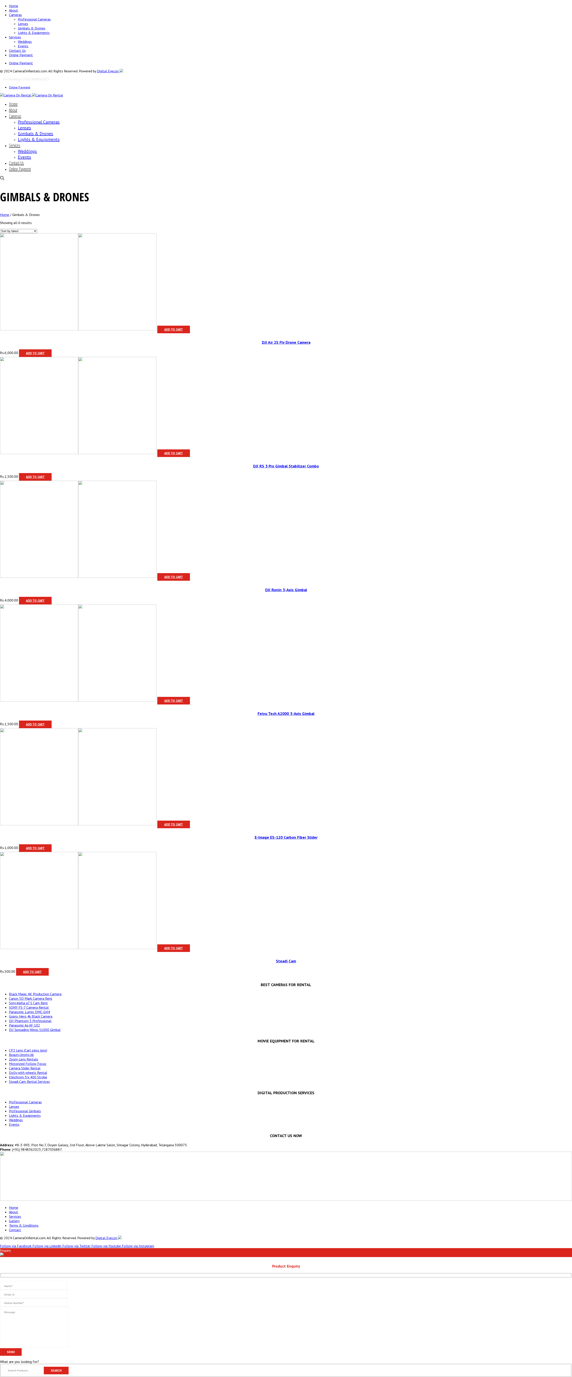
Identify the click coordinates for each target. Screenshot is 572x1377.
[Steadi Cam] (39, 947)
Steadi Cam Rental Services (29, 1081)
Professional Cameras (34, 19)
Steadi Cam (286, 961)
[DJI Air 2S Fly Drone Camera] (39, 329)
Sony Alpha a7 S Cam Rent (28, 1003)
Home (13, 6)
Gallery (14, 1221)
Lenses (23, 23)
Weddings (25, 41)
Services (15, 37)
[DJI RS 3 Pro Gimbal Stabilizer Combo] (39, 453)
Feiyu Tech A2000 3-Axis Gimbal (286, 713)
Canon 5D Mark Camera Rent (30, 998)
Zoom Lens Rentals (23, 1059)
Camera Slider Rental (24, 1068)
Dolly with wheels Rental (28, 1072)
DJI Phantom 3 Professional (30, 1021)
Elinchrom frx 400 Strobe (28, 1077)
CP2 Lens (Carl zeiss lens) (28, 1050)
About (13, 10)
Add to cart (173, 329)
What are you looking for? (19, 1361)
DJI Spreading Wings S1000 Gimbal (35, 1029)
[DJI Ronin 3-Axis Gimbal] (39, 576)
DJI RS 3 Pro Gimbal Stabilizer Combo (286, 466)
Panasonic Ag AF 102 (24, 1025)
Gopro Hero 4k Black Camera (30, 1016)
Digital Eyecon (108, 71)
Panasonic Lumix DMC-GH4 (29, 1012)
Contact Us (17, 50)
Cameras (15, 15)
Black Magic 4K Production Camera (35, 994)
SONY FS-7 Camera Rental (29, 1007)
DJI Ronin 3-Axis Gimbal (286, 589)
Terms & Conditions (23, 1225)
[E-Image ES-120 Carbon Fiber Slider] (39, 824)
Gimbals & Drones (31, 28)
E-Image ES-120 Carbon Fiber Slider (286, 837)
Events (23, 46)
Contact (15, 1230)
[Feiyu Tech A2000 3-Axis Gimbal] (39, 700)
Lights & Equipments (34, 32)
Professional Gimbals (25, 1111)
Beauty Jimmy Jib (21, 1054)
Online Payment (21, 55)
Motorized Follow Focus (27, 1063)
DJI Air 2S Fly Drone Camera (286, 342)
